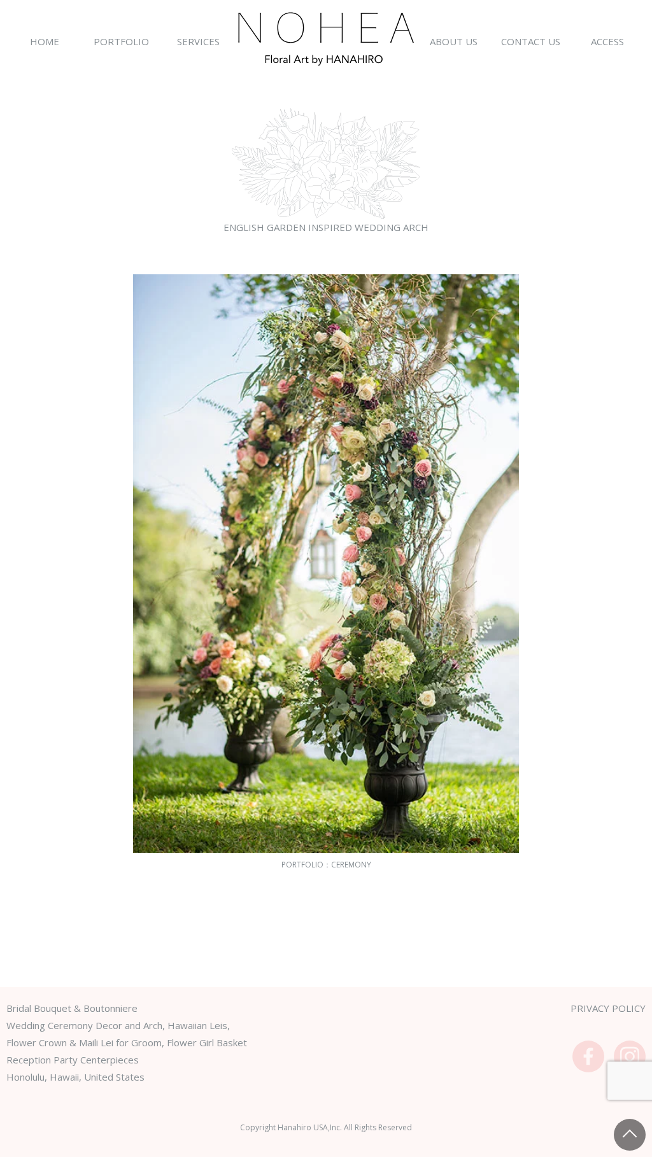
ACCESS (607, 41)
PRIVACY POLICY (608, 1008)
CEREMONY (351, 864)
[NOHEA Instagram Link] (630, 1056)
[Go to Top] (630, 1135)
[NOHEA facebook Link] (588, 1056)
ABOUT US (454, 41)
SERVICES (198, 41)
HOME (44, 41)
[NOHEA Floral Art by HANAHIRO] (326, 38)
